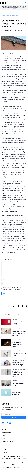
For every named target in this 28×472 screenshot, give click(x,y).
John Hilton (6, 30)
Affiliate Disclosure (7, 463)
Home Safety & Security (9, 16)
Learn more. (14, 8)
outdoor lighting (14, 79)
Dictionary (4, 452)
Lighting (3, 429)
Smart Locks (4, 438)
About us (3, 447)
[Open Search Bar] (17, 2)
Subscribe (14, 417)
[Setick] (3, 2)
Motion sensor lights (7, 106)
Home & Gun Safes (6, 432)
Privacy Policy (17, 463)
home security (12, 83)
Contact (3, 450)
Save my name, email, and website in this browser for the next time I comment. (13, 288)
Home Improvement (6, 435)
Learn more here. (21, 458)
